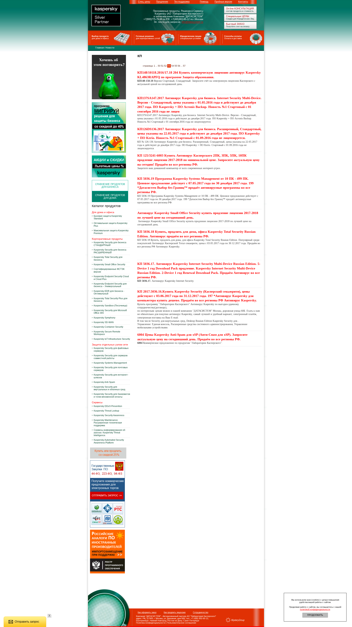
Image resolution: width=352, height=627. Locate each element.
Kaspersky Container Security (108, 327)
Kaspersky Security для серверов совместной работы (110, 356)
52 (165, 66)
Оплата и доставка (233, 38)
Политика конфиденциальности (148, 623)
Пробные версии (223, 1)
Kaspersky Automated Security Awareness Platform (109, 441)
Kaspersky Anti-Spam (104, 382)
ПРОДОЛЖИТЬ (315, 615)
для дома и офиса (100, 38)
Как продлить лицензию (175, 612)
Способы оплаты (233, 36)
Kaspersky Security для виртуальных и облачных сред (109, 388)
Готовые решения (145, 36)
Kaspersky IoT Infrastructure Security (112, 339)
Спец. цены (144, 1)
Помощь (204, 1)
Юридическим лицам (190, 36)
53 (169, 66)
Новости (110, 47)
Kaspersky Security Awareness (109, 415)
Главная (99, 47)
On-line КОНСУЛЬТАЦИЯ (240, 8)
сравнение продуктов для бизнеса (110, 185)
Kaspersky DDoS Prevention (108, 406)
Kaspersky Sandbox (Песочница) (110, 305)
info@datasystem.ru (192, 22)
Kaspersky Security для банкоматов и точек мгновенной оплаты (112, 395)
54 (172, 66)
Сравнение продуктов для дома (110, 196)
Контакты (243, 1)
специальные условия (190, 38)
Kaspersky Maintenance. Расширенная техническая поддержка (108, 423)
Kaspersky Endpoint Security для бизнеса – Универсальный (110, 285)
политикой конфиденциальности (315, 609)
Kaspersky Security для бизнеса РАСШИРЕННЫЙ (110, 251)
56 (179, 66)
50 (159, 66)
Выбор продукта (100, 36)
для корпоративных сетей (148, 38)
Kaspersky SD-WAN (104, 322)
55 (176, 66)
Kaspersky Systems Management (110, 363)
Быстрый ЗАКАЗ (235, 24)
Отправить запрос (27, 621)
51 (162, 66)
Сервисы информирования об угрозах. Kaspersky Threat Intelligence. (109, 433)
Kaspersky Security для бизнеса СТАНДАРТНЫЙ (110, 243)
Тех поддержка (182, 1)
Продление (162, 1)
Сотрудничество (200, 612)
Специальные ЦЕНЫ (237, 16)
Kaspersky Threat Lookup (106, 410)
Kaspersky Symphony (104, 317)
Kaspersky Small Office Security (109, 264)
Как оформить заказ (147, 612)
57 (184, 66)
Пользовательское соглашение (181, 623)
